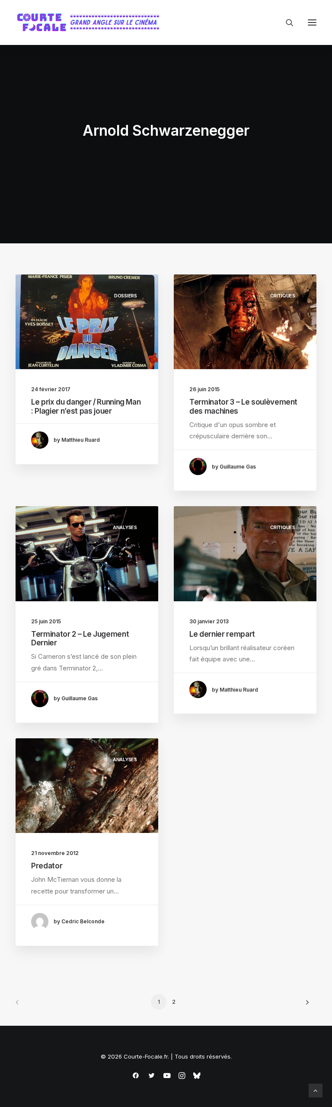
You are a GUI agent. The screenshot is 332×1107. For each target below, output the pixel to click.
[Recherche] (286, 22)
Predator (46, 865)
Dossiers (125, 296)
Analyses (125, 527)
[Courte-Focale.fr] (91, 22)
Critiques (282, 296)
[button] (312, 22)
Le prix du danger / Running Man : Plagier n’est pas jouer (85, 406)
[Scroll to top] (315, 1090)
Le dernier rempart (222, 634)
